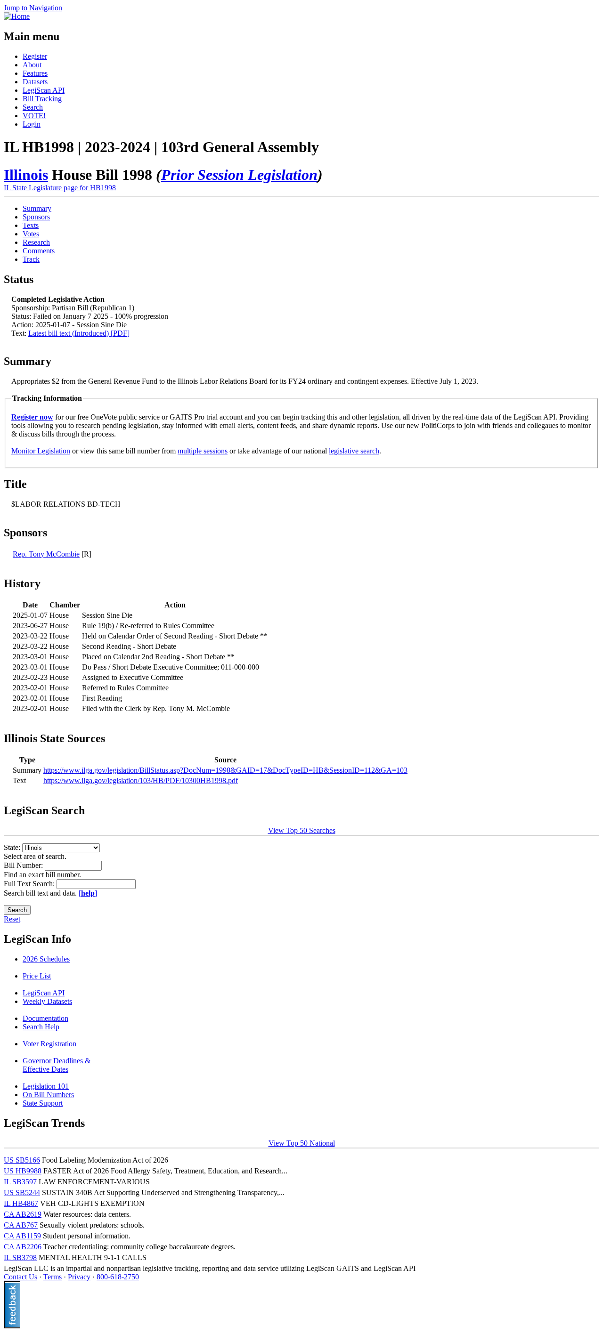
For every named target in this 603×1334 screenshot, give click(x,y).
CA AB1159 (22, 1236)
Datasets (35, 82)
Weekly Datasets (47, 1001)
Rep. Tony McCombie (46, 554)
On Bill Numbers (48, 1095)
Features (35, 73)
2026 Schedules (46, 959)
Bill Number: (24, 865)
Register (35, 56)
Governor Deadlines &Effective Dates (56, 1065)
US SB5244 (22, 1192)
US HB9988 (22, 1171)
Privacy (79, 1277)
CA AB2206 (22, 1247)
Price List (37, 976)
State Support (43, 1103)
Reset (12, 919)
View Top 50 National (302, 1143)
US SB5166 (22, 1160)
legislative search (354, 451)
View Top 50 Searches (301, 830)
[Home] (17, 16)
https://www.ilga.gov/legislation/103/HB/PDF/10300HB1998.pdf (140, 780)
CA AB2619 (22, 1214)
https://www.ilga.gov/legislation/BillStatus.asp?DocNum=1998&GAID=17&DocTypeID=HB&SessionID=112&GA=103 (225, 770)
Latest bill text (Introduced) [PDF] (79, 333)
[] (88, 893)
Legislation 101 (46, 1086)
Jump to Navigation (33, 8)
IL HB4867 (21, 1203)
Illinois (26, 174)
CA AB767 (21, 1225)
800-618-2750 (118, 1277)
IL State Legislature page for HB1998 (60, 188)
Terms (52, 1277)
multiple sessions (203, 451)
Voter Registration (49, 1044)
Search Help (41, 1027)
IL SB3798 (20, 1257)
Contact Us (20, 1277)
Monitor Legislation (40, 451)
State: (13, 847)
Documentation (45, 1018)
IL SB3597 (20, 1182)
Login (32, 124)
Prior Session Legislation (239, 174)
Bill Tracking (42, 99)
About (32, 65)
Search (33, 107)
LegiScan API (44, 90)
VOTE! (34, 116)
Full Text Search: (30, 884)
